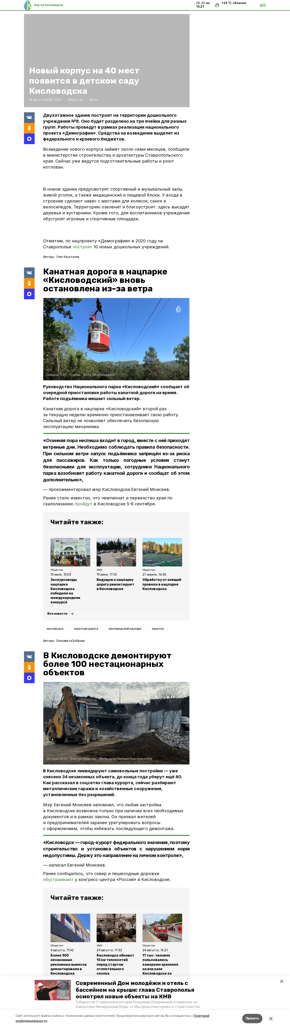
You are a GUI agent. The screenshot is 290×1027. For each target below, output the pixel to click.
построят (83, 246)
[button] (53, 990)
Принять (252, 1018)
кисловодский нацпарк (125, 629)
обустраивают (58, 879)
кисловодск (55, 629)
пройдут (83, 503)
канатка (158, 629)
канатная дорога (86, 629)
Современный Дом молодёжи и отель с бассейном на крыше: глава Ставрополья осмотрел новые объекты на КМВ (135, 990)
